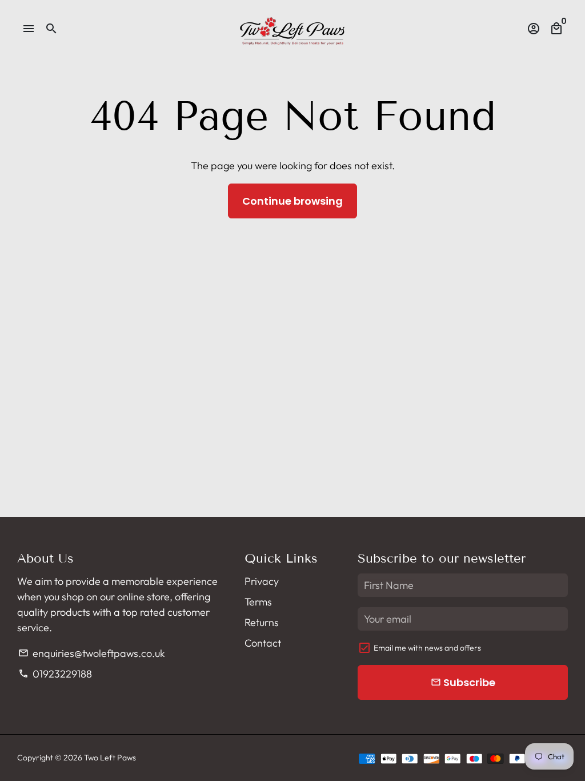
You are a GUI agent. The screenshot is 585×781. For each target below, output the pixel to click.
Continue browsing (292, 201)
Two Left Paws (110, 757)
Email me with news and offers (427, 648)
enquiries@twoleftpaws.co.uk (91, 653)
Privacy (262, 581)
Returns (262, 622)
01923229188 (54, 673)
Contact (263, 642)
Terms (258, 601)
